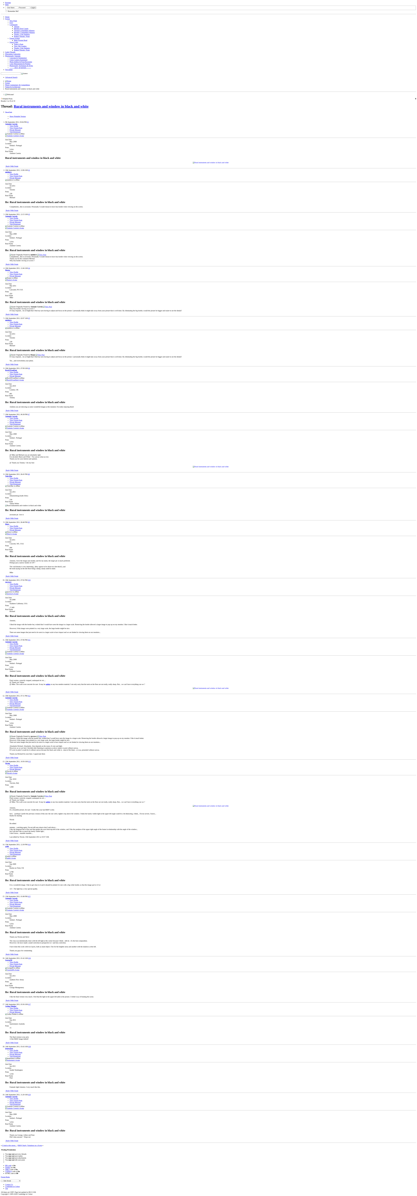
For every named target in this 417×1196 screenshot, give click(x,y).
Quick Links (14, 42)
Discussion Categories (12, 54)
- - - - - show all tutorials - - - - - (20, 68)
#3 (29, 214)
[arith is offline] (10, 858)
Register (8, 3)
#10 (29, 580)
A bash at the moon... (9, 1145)
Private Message (15, 130)
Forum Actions (15, 38)
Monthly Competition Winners (24, 32)
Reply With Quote (11, 166)
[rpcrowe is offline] (11, 594)
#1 (28, 122)
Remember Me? (13, 11)
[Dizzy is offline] (11, 534)
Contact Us (9, 1184)
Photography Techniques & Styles (21, 66)
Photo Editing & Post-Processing (21, 62)
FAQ (11, 23)
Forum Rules (5, 1177)
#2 (29, 170)
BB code (8, 1165)
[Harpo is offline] (11, 280)
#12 (29, 696)
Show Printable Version (18, 116)
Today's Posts (18, 44)
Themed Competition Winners (24, 30)
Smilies (7, 1167)
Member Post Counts (21, 29)
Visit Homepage (15, 132)
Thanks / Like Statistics (22, 34)
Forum (7, 19)
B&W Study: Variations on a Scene (30, 1145)
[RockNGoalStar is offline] (14, 380)
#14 (29, 844)
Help (7, 5)
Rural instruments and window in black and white (51, 106)
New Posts (13, 21)
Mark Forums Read (20, 40)
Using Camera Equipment (18, 60)
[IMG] (7, 1169)
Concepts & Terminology (18, 58)
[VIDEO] (8, 1171)
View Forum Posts (16, 128)
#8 (29, 474)
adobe (48, 684)
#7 (29, 414)
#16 (29, 958)
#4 (29, 268)
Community (14, 25)
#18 (29, 1046)
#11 (29, 640)
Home (7, 17)
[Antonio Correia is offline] (14, 136)
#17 (29, 1004)
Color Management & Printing (20, 64)
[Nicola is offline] (11, 773)
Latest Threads (10, 52)
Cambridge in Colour (12, 1186)
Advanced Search (11, 77)
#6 (29, 368)
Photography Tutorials (12, 56)
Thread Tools (8, 112)
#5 (29, 318)
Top (6, 1188)
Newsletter (9, 70)
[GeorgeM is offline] (12, 970)
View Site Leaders (20, 46)
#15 (29, 896)
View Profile (14, 126)
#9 (29, 522)
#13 (29, 761)
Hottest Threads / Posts (22, 36)
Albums (16, 27)
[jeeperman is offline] (12, 1060)
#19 (29, 1095)
